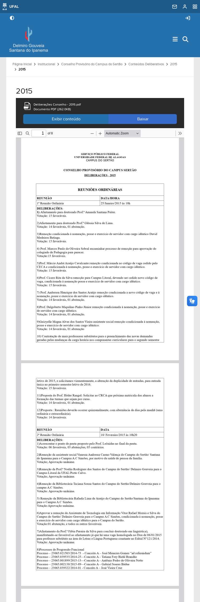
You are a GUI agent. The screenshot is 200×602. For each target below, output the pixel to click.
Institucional (46, 64)
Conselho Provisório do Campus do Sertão (91, 64)
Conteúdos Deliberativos (146, 64)
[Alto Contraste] (12, 18)
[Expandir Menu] (175, 39)
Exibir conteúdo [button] (66, 119)
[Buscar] (185, 39)
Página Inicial (22, 64)
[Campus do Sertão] (28, 39)
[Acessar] (188, 18)
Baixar (142, 119)
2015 (173, 64)
